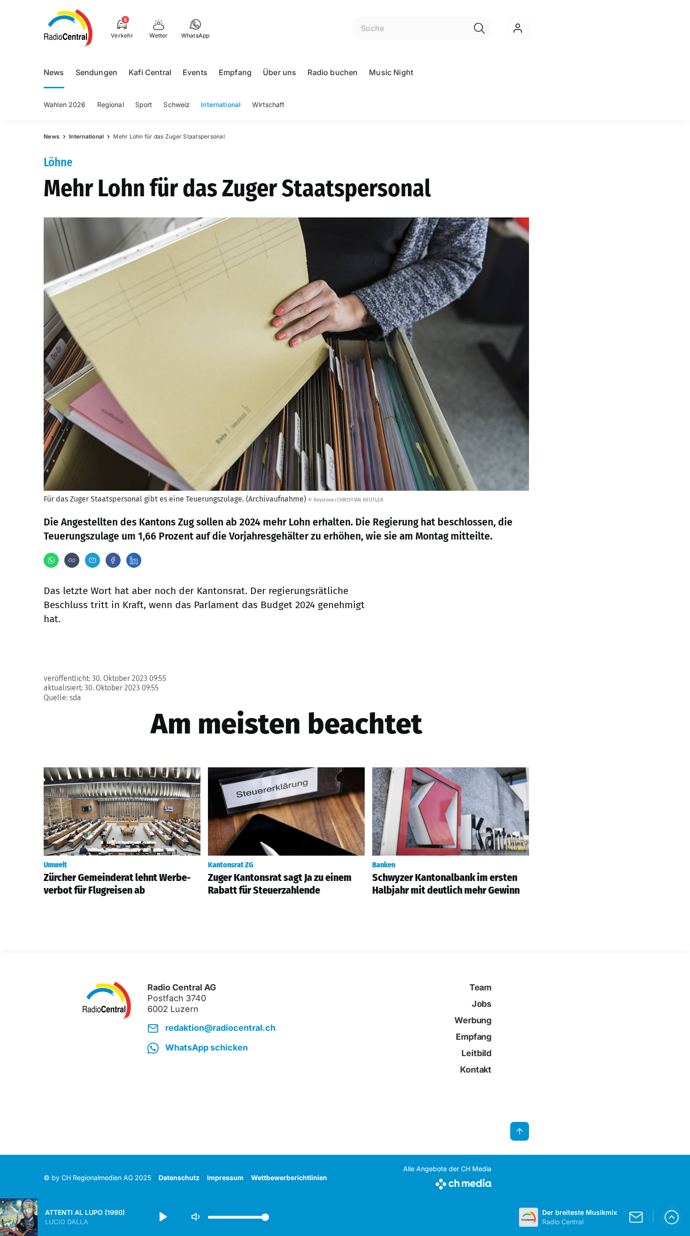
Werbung (472, 1020)
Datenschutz (179, 1178)
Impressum (225, 1178)
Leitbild (476, 1053)
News (54, 72)
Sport (144, 104)
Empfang (235, 72)
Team (480, 987)
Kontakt (475, 1069)
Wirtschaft (268, 104)
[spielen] (162, 1217)
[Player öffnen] (672, 1217)
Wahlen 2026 (65, 104)
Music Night (391, 72)
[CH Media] (447, 1182)
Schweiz (176, 104)
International (221, 104)
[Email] (92, 560)
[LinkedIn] (133, 560)
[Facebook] (113, 560)
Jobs (481, 1004)
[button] (195, 28)
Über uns (279, 72)
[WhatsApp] (51, 560)
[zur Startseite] (68, 28)
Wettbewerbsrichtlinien (289, 1178)
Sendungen (96, 72)
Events (195, 72)
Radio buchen (332, 72)
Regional (110, 104)
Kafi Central (150, 72)
